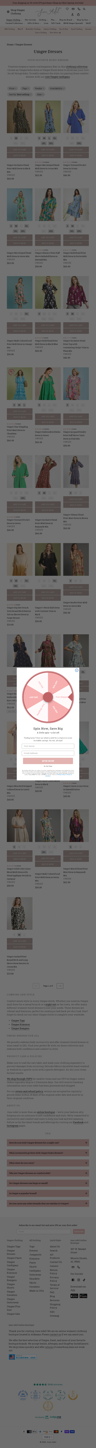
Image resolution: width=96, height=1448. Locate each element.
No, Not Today (48, 766)
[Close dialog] (76, 670)
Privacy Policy (61, 774)
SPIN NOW (48, 760)
